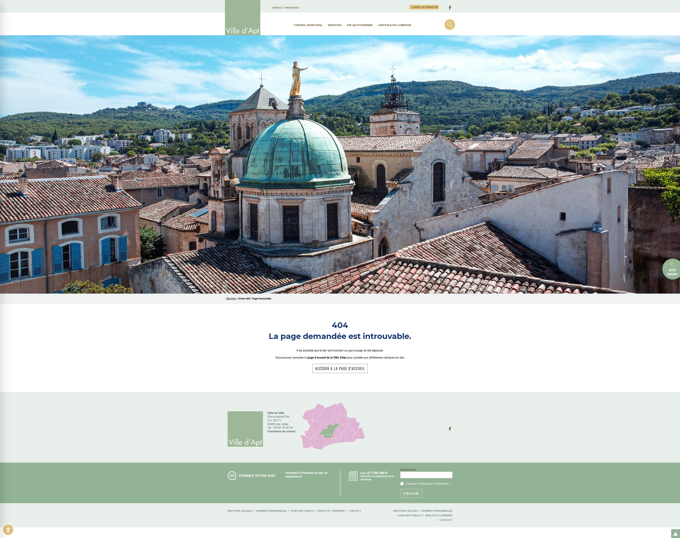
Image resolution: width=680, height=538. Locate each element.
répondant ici (293, 476)
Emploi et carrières (331, 511)
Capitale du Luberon (394, 25)
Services (335, 25)
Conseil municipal (308, 25)
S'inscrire (411, 493)
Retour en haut (674, 529)
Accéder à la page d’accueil (340, 368)
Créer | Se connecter (425, 7)
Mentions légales (240, 511)
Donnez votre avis (257, 475)
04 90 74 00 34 (283, 427)
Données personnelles (271, 511)
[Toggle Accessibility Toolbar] (8, 529)
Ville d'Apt (231, 298)
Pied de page (292, 7)
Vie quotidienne (360, 25)
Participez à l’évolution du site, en (306, 472)
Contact (277, 7)
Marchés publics (302, 511)
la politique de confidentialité (432, 483)
